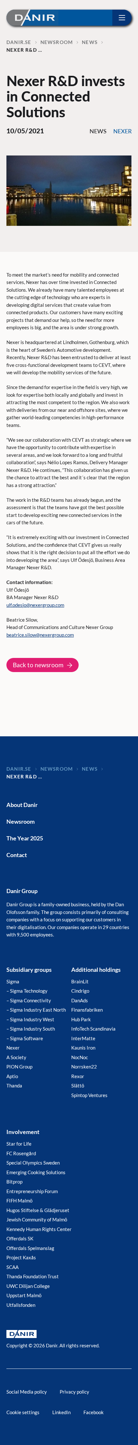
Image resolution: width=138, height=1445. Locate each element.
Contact (16, 854)
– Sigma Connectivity (28, 1000)
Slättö (77, 1085)
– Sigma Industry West (30, 1019)
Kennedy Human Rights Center (39, 1229)
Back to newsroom (38, 665)
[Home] (32, 17)
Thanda (14, 1085)
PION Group (19, 1066)
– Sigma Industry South (30, 1029)
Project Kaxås (21, 1257)
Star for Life (18, 1144)
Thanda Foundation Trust (32, 1276)
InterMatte (83, 1038)
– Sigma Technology (26, 991)
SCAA (12, 1267)
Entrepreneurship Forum (32, 1191)
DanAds (79, 1000)
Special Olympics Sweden (33, 1163)
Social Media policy (26, 1392)
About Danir (22, 804)
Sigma (12, 981)
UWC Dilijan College (28, 1286)
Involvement (22, 1131)
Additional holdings (96, 969)
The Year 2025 (24, 838)
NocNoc (79, 1057)
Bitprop (14, 1181)
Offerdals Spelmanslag (30, 1248)
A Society (16, 1057)
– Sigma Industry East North (36, 1010)
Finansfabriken (87, 1010)
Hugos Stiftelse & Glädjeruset (37, 1210)
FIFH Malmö (19, 1200)
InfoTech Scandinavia (93, 1029)
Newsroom (20, 821)
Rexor (77, 1076)
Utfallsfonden (20, 1305)
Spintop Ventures (89, 1095)
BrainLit (80, 981)
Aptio (12, 1076)
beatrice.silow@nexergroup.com (40, 635)
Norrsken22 (84, 1066)
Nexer (13, 1048)
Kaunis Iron (83, 1048)
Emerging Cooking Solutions (35, 1172)
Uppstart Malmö (23, 1295)
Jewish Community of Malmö (36, 1219)
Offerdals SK (19, 1238)
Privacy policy (74, 1392)
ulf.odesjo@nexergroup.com (35, 605)
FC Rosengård (21, 1153)
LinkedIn (61, 1412)
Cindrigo (80, 991)
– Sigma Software (24, 1038)
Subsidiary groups (29, 969)
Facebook (93, 1412)
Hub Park (81, 1019)
